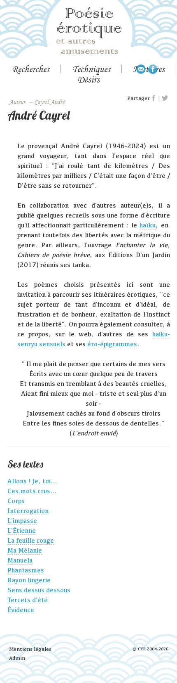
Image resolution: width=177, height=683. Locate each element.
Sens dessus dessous (38, 590)
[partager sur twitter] (164, 98)
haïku (148, 225)
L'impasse (22, 521)
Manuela (20, 560)
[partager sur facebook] (154, 98)
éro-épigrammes (112, 344)
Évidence (20, 610)
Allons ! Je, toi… (32, 481)
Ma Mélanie (24, 550)
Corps (16, 501)
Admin (17, 658)
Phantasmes (25, 570)
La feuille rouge (30, 540)
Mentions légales (30, 649)
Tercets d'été (27, 600)
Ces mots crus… (32, 491)
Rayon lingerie (29, 580)
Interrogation (28, 511)
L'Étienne (21, 530)
